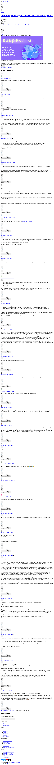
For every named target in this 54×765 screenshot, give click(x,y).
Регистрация (6, 725)
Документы (6, 744)
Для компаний (6, 743)
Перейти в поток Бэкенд (6, 67)
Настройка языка (4, 762)
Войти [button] (2, 8)
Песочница (6, 736)
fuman (2, 94)
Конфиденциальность (8, 747)
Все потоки (5, 1)
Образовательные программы (10, 755)
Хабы (4, 732)
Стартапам (6, 757)
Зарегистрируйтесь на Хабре (7, 710)
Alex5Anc (3, 115)
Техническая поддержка (14, 762)
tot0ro (2, 138)
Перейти (3, 65)
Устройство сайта (7, 741)
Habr (8, 763)
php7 (2, 78)
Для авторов (6, 742)
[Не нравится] (2, 87)
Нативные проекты (8, 754)
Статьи (5, 730)
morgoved (3, 463)
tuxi (1, 303)
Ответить (3, 90)
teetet (2, 496)
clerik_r (2, 660)
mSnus (2, 374)
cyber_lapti (3, 217)
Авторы (5, 735)
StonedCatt (3, 690)
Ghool (2, 532)
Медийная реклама (7, 753)
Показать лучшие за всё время (7, 719)
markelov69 (3, 162)
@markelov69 (25, 221)
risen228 (2, 407)
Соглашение (6, 746)
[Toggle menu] (1, 1)
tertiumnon (3, 480)
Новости (5, 731)
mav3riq (2, 12)
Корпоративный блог (8, 752)
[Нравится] (2, 83)
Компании (5, 733)
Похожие (11, 716)
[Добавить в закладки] (7, 89)
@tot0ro (30, 221)
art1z (2, 425)
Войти (4, 723)
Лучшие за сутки (4, 716)
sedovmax (3, 391)
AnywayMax (3, 329)
